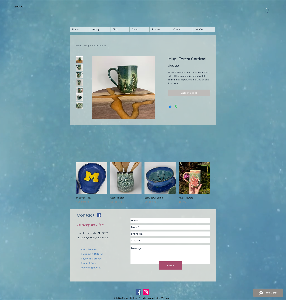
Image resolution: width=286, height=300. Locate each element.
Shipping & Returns (92, 254)
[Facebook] (138, 292)
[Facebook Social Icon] (99, 215)
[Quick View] (91, 178)
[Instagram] (146, 292)
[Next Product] (214, 178)
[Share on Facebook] (170, 107)
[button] (266, 10)
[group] (143, 184)
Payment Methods (91, 258)
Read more (173, 83)
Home (79, 45)
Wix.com (165, 298)
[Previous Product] (72, 178)
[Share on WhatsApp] (176, 107)
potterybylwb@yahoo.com (94, 237)
